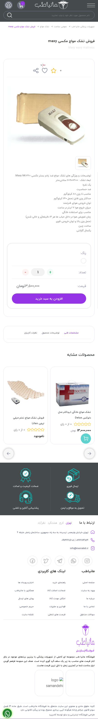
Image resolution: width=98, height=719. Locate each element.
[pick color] (83, 260)
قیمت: (81, 286)
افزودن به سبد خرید (49, 298)
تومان (20, 286)
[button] (8, 453)
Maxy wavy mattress (81, 47)
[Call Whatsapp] (7, 713)
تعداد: (82, 272)
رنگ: (83, 253)
